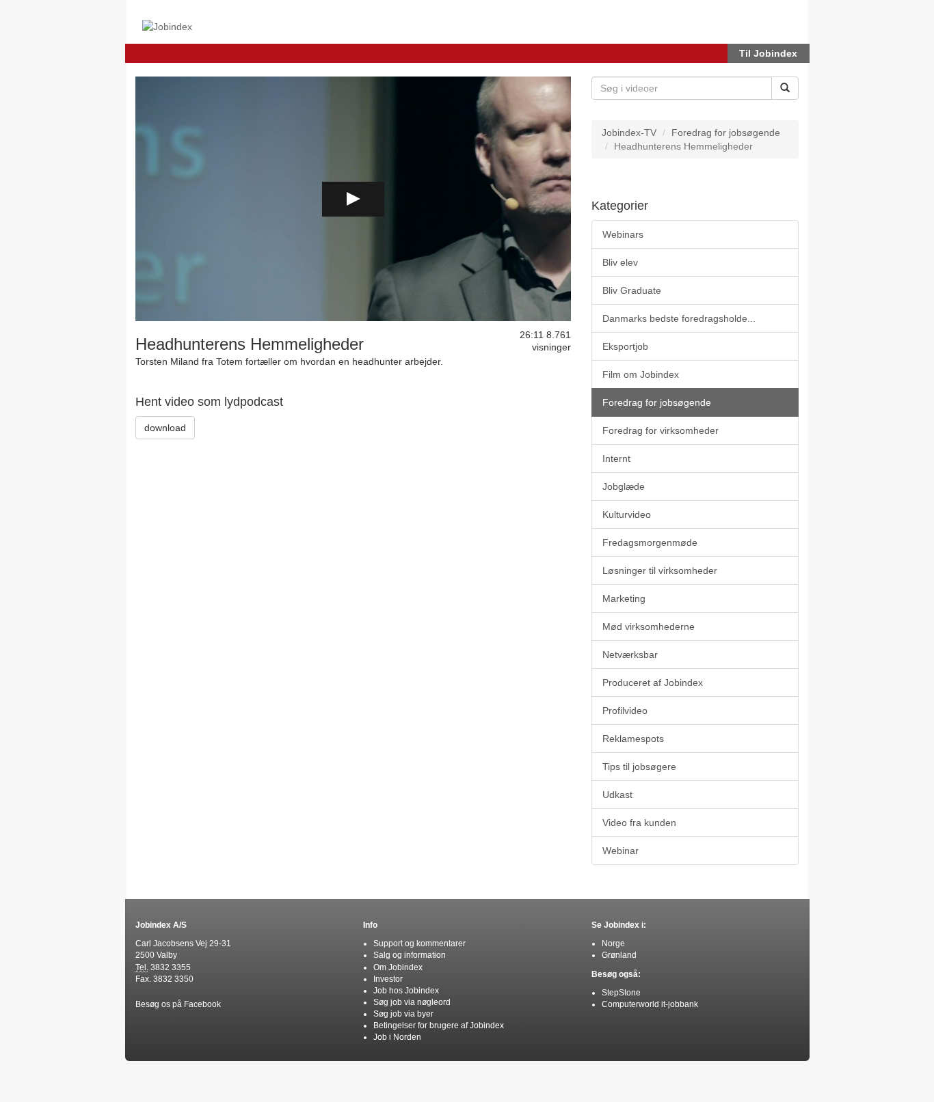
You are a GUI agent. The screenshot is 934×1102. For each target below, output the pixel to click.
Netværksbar (630, 654)
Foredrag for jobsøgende (725, 132)
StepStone (621, 992)
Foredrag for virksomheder (660, 430)
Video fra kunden (639, 822)
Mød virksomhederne (648, 626)
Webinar (620, 850)
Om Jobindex (398, 967)
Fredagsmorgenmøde (649, 542)
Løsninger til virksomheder (659, 570)
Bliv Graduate (631, 290)
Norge (613, 943)
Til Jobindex (768, 53)
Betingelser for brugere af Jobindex (438, 1025)
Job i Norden (397, 1037)
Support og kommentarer (419, 943)
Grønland (619, 955)
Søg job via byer (403, 1014)
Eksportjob (625, 346)
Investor (388, 979)
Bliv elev (620, 262)
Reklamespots (633, 738)
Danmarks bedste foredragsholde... (679, 318)
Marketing (623, 598)
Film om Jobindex (640, 374)
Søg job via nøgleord (412, 1002)
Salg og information (409, 955)
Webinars (622, 234)
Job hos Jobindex (406, 990)
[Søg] (785, 88)
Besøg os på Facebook (178, 1004)
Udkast (617, 794)
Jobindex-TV (629, 132)
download (165, 427)
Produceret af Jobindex (652, 682)
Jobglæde (623, 486)
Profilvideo (625, 710)
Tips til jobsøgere (639, 766)
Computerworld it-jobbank (650, 1004)
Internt (616, 458)
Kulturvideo (626, 514)
